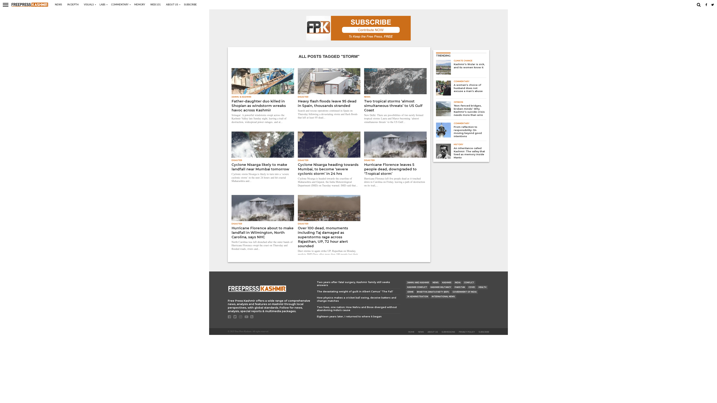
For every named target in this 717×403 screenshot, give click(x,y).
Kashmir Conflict (417, 287)
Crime (410, 292)
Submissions (448, 332)
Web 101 (155, 5)
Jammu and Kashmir (418, 282)
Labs (102, 5)
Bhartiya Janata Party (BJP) (433, 292)
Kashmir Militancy (441, 287)
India (457, 282)
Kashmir (446, 282)
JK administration (417, 296)
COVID (471, 287)
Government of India (465, 292)
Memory (139, 5)
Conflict (469, 282)
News (58, 5)
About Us (172, 5)
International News (443, 296)
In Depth (73, 5)
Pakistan (460, 287)
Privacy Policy (467, 332)
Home (411, 332)
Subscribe (190, 5)
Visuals (89, 5)
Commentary (119, 5)
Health (482, 287)
